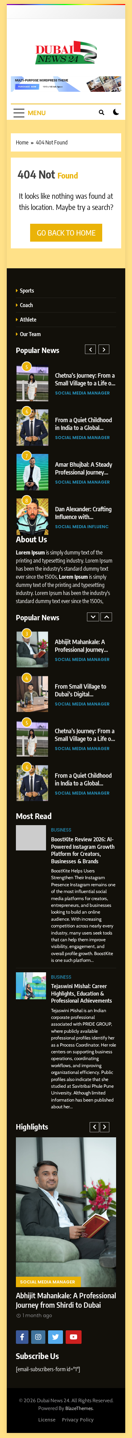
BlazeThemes (79, 1408)
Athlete (28, 319)
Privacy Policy (78, 1419)
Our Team (30, 333)
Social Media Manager (82, 393)
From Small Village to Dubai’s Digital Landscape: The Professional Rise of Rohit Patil (62, 1278)
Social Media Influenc (81, 527)
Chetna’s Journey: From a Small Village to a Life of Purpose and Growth (84, 383)
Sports (27, 290)
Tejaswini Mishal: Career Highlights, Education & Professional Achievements (81, 993)
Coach (26, 304)
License (47, 1419)
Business (61, 829)
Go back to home (66, 232)
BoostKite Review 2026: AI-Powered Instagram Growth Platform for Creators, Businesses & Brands (82, 850)
